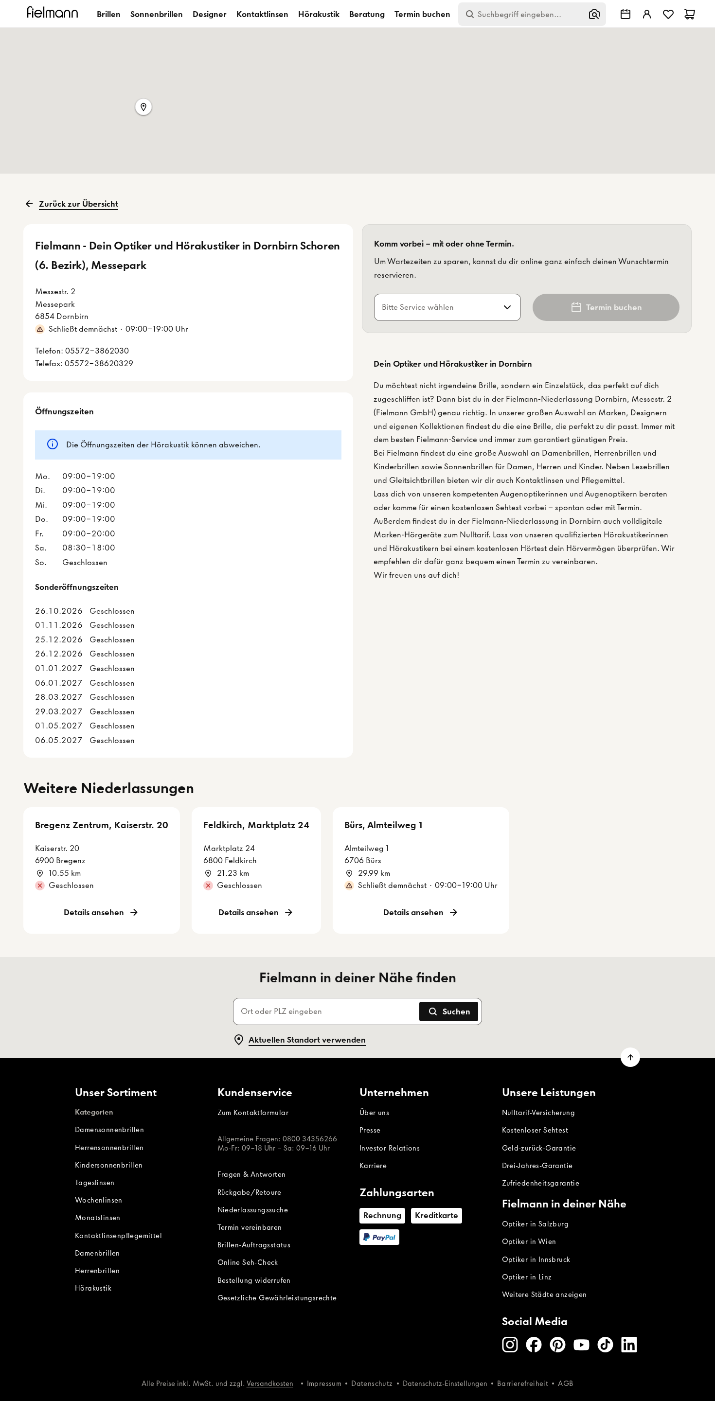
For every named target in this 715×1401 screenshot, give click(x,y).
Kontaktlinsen (262, 14)
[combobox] (436, 307)
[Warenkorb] (689, 14)
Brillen (109, 14)
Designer (210, 14)
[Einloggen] (647, 14)
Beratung (367, 14)
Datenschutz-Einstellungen (445, 1383)
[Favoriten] (668, 14)
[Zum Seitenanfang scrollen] (630, 1057)
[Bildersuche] (594, 14)
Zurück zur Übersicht (78, 204)
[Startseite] (54, 14)
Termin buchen (422, 14)
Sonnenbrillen (156, 14)
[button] (143, 107)
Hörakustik (319, 14)
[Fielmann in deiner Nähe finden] (625, 14)
